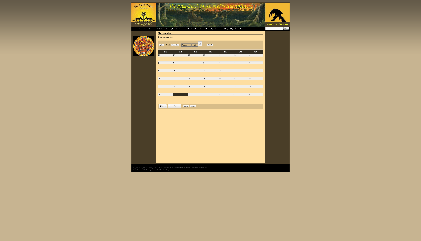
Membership (209, 29)
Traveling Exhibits (171, 29)
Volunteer (218, 29)
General (163, 106)
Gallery (226, 29)
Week (173, 45)
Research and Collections (156, 29)
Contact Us (238, 29)
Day (177, 45)
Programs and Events (185, 29)
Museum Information (140, 29)
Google (186, 106)
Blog (231, 29)
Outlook (193, 106)
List (162, 45)
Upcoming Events (175, 106)
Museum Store (198, 29)
